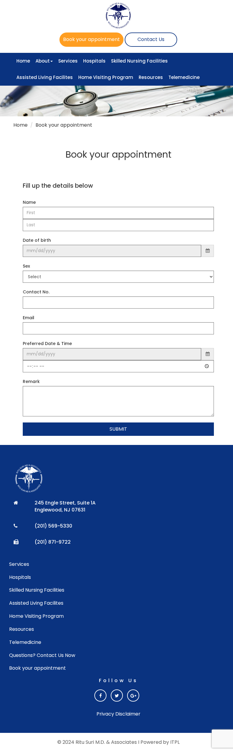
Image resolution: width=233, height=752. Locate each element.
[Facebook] (100, 695)
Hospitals (94, 61)
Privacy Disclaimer (118, 714)
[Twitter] (117, 695)
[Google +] (133, 695)
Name (29, 202)
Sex (26, 266)
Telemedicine (184, 77)
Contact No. (36, 292)
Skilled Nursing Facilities (139, 61)
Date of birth (37, 240)
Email (28, 318)
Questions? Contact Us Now (42, 655)
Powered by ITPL (160, 742)
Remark (31, 381)
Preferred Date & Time (47, 343)
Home (23, 61)
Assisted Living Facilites (44, 77)
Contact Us (150, 39)
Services (68, 61)
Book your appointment (91, 39)
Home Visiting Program (105, 77)
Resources (151, 77)
